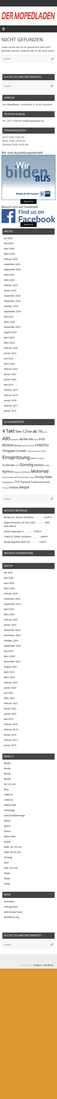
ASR (30, 439)
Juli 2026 (8, 238)
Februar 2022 (11, 369)
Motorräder (10, 836)
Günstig (26, 464)
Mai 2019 (8, 384)
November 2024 (12, 301)
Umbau (14, 487)
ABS (6, 438)
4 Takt (8, 431)
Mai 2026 (8, 243)
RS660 (48, 477)
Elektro (33, 458)
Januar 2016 (10, 410)
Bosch (32, 446)
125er (27, 431)
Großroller (8, 465)
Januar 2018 (10, 400)
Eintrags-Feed (11, 906)
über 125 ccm (11, 867)
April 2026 (9, 248)
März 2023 (9, 342)
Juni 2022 (8, 358)
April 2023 (9, 337)
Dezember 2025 (12, 264)
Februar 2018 (11, 395)
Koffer (47, 465)
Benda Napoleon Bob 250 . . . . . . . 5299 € (25, 542)
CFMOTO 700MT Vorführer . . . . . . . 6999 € (26, 536)
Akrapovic (15, 439)
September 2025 (12, 269)
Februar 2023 (11, 348)
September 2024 (12, 311)
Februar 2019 (11, 390)
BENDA (7, 445)
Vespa (24, 487)
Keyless (39, 465)
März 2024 (9, 322)
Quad (32, 477)
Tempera (37, 965)
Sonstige (8, 857)
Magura (17, 472)
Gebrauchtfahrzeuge (14, 815)
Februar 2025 (11, 285)
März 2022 (9, 363)
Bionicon (25, 446)
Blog (6, 789)
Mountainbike (8, 477)
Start (6, 862)
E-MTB (43, 451)
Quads (7, 841)
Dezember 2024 (12, 295)
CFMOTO (42, 445)
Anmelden (9, 901)
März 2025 (9, 280)
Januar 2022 (10, 374)
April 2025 (9, 274)
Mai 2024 (8, 316)
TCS (17, 482)
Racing (39, 477)
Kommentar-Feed (13, 912)
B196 (42, 439)
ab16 (45, 432)
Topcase (25, 482)
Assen (36, 439)
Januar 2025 (10, 290)
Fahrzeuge (9, 810)
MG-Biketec (25, 472)
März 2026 (9, 253)
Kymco (8, 471)
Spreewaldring (8, 482)
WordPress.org (11, 917)
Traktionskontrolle (40, 482)
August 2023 (10, 332)
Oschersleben (24, 477)
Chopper (9, 450)
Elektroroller (10, 805)
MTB (16, 477)
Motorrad (40, 471)
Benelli (17, 445)
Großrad (40, 458)
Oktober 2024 (11, 306)
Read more (28, 201)
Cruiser (21, 451)
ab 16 (37, 431)
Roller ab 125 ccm (13, 846)
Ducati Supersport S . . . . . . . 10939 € (22, 531)
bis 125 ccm (10, 784)
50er (18, 431)
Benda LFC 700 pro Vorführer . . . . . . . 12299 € (28, 517)
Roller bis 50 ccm (12, 852)
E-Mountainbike (33, 451)
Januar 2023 (10, 353)
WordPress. (49, 965)
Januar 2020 (10, 379)
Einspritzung (16, 457)
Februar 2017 (11, 405)
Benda (7, 763)
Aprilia (23, 439)
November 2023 (12, 327)
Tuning (5, 488)
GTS (17, 465)
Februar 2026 (11, 259)
